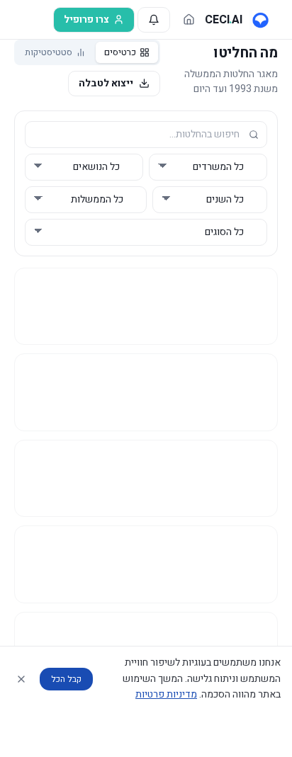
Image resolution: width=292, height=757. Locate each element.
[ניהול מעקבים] (153, 20)
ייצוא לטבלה (106, 83)
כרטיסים (120, 52)
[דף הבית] (189, 19)
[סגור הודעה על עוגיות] (21, 679)
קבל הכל (66, 679)
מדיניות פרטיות (166, 694)
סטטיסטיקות (48, 52)
